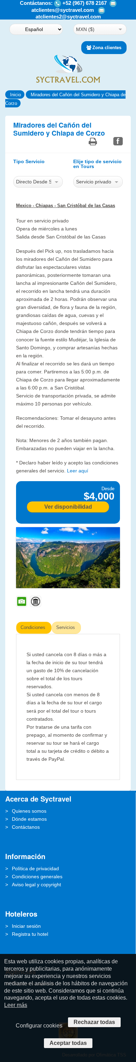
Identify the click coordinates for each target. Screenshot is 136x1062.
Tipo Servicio (29, 161)
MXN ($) (85, 29)
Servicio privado (93, 181)
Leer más (15, 1005)
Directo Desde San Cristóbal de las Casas (33, 181)
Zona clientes (106, 47)
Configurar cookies (39, 1026)
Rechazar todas (94, 1022)
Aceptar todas (68, 1043)
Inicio (15, 94)
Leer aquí (77, 470)
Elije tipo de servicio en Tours (97, 164)
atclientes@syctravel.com (62, 10)
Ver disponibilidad (68, 507)
